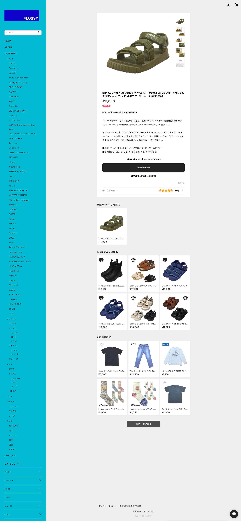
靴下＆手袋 (14, 426)
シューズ (10, 401)
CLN (11, 313)
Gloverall (13, 285)
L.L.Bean (13, 209)
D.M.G (12, 63)
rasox (12, 176)
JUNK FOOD (15, 304)
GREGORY (14, 181)
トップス (12, 328)
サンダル (12, 411)
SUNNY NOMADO (17, 171)
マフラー (12, 435)
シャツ (14, 341)
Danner (12, 233)
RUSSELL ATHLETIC (19, 152)
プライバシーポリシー (107, 506)
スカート (15, 354)
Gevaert (13, 299)
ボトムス (12, 345)
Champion (14, 148)
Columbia (13, 96)
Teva (11, 242)
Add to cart (143, 167)
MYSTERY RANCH (18, 195)
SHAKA (12, 223)
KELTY (12, 186)
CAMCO (13, 115)
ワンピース (13, 359)
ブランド (10, 59)
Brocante (13, 68)
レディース (11, 319)
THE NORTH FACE (18, 190)
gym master (15, 120)
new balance (15, 252)
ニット (13, 337)
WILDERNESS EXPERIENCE (22, 133)
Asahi (11, 219)
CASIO (12, 290)
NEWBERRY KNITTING (20, 261)
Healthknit (14, 271)
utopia (12, 162)
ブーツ (12, 416)
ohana (12, 309)
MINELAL (13, 275)
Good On (13, 106)
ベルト (12, 449)
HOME (7, 41)
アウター (13, 323)
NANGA (12, 92)
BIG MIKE (13, 157)
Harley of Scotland (18, 82)
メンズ (9, 364)
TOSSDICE (14, 294)
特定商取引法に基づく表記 (130, 506)
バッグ (9, 396)
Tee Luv (13, 143)
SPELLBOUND (16, 87)
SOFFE (12, 214)
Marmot (12, 204)
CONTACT (9, 455)
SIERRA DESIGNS (17, 111)
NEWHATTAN (15, 266)
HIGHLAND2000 (17, 257)
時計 (11, 440)
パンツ (14, 350)
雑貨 (11, 445)
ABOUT (8, 47)
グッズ (9, 421)
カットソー (15, 333)
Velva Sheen (15, 138)
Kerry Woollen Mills (18, 77)
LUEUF (12, 73)
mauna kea (14, 167)
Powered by (140, 516)
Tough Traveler (17, 247)
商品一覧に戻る (143, 424)
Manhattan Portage (18, 200)
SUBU (12, 238)
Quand (12, 280)
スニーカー (14, 406)
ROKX (12, 101)
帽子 (11, 430)
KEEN (11, 228)
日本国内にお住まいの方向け (143, 176)
